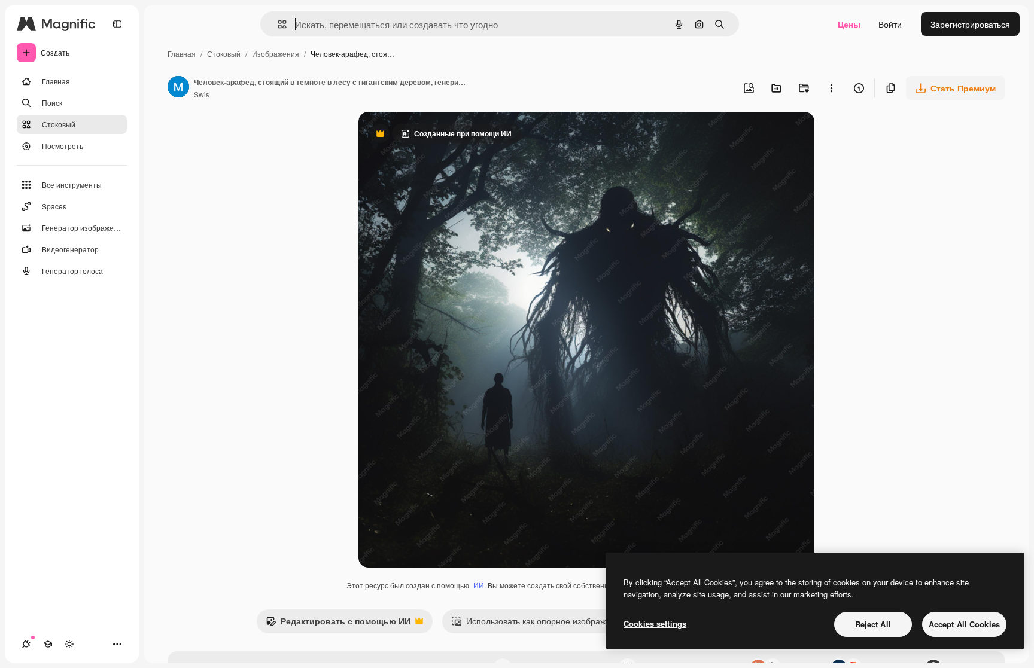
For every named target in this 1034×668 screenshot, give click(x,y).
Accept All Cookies (964, 624)
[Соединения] (26, 644)
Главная (182, 53)
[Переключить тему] (69, 644)
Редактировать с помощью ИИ (338, 624)
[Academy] (47, 644)
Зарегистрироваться (970, 24)
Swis (201, 94)
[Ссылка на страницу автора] (178, 88)
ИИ (478, 585)
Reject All (873, 624)
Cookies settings (655, 623)
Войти (890, 24)
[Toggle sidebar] (117, 23)
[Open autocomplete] (277, 24)
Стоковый (224, 53)
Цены (849, 24)
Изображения (275, 53)
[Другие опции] (831, 88)
